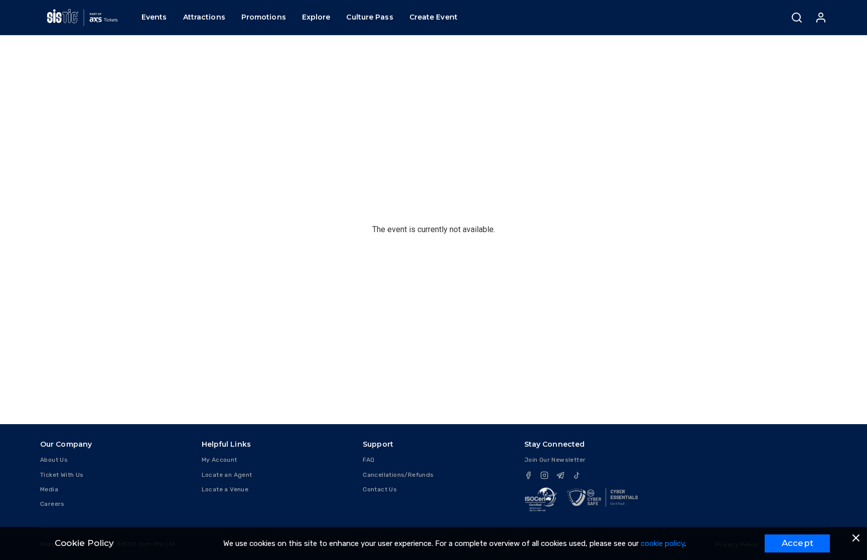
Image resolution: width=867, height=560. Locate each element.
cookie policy (662, 543)
